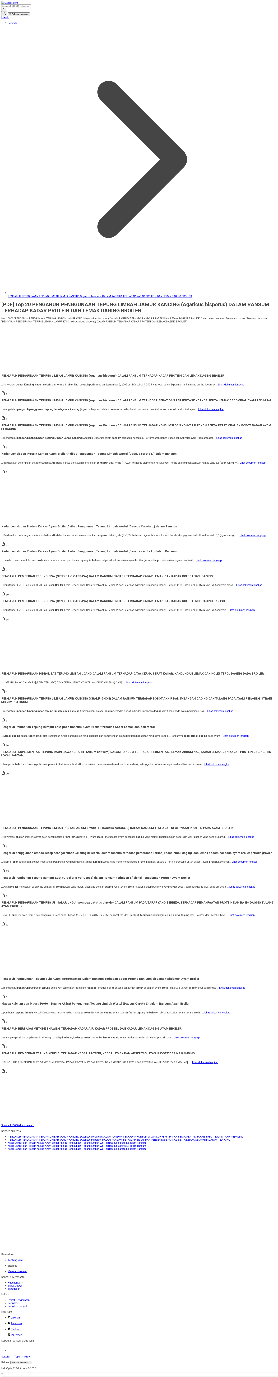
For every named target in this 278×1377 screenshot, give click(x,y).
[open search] (4, 13)
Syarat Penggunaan (19, 1300)
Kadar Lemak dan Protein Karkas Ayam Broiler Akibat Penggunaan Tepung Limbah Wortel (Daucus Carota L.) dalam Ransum (77, 1145)
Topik (17, 1356)
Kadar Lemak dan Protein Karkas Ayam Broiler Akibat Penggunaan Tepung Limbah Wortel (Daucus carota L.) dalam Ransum (77, 1142)
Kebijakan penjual (17, 1306)
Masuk (5, 17)
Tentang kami (15, 1260)
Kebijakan (13, 1303)
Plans (27, 1356)
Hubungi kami (15, 1282)
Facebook (16, 1323)
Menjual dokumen (17, 1271)
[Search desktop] (3, 9)
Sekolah (5, 1356)
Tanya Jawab (15, 1285)
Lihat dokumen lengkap (231, 384)
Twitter (15, 1329)
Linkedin (15, 1317)
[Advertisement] (97, 348)
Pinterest (16, 1335)
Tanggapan (14, 1288)
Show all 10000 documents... (17, 1125)
